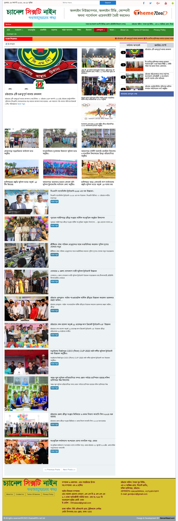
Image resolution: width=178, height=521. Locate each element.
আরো (112, 30)
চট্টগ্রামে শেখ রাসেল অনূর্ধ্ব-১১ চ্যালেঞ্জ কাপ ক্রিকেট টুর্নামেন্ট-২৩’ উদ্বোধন (80, 324)
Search (108, 3)
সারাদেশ (18, 30)
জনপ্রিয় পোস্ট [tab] (160, 45)
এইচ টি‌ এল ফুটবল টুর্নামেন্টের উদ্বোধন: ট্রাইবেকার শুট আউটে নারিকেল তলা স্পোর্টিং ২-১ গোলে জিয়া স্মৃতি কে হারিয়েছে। (98, 71)
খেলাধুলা (100, 30)
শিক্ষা (79, 30)
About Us (124, 30)
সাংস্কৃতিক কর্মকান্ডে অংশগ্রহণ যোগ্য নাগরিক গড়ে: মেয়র (73, 440)
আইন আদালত (67, 30)
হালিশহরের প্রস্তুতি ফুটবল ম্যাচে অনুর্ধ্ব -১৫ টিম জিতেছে (20, 183)
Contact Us (11, 34)
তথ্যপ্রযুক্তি (31, 30)
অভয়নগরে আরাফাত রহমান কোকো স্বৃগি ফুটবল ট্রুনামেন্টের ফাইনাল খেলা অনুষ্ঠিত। (59, 183)
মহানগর (54, 30)
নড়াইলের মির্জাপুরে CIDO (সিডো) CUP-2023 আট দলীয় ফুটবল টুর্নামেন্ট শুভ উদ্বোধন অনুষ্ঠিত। (81, 352)
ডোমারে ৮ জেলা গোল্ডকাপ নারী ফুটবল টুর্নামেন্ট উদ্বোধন (73, 271)
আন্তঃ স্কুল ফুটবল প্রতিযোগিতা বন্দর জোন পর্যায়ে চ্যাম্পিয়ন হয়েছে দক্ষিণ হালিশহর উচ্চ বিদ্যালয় (80, 378)
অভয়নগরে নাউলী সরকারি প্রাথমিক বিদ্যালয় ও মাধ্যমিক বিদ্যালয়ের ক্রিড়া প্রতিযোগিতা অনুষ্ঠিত (98, 153)
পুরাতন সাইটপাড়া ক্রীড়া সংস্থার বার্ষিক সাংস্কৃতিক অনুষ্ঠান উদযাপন (77, 217)
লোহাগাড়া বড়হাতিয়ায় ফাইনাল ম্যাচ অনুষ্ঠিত (18, 152)
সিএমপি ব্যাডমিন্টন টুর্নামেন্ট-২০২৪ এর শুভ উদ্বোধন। (72, 191)
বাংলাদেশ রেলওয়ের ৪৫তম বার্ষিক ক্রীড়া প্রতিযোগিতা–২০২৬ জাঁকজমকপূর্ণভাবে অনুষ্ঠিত (97, 125)
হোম (8, 30)
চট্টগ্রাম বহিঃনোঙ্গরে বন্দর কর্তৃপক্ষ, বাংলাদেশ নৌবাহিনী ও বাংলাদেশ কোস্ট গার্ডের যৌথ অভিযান (157, 76)
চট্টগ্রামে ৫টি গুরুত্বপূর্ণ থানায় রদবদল (118, 38)
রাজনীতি (43, 30)
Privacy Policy (160, 30)
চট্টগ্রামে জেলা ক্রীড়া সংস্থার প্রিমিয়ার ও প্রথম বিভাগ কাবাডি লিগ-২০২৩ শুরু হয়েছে (81, 415)
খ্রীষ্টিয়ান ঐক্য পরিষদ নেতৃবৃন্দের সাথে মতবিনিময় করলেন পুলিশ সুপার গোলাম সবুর (79, 245)
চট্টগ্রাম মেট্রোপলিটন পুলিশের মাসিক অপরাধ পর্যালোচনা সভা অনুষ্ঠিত (158, 87)
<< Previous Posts (52, 470)
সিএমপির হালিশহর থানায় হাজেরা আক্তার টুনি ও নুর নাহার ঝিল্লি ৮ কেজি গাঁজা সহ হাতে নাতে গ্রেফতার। (158, 64)
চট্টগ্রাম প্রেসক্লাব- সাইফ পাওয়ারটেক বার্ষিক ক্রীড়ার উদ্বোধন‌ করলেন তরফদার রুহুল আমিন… (82, 298)
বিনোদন (89, 30)
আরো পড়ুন (21, 104)
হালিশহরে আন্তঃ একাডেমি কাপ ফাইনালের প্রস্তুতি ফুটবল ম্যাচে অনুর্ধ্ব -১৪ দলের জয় (97, 183)
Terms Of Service (141, 30)
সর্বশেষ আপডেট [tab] (133, 45)
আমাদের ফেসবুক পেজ (129, 94)
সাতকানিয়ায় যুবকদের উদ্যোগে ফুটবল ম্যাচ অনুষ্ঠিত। (60, 152)
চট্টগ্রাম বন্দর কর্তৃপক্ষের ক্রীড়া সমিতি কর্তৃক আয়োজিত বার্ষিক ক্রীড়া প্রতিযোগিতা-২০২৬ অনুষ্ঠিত (97, 98)
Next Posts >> (69, 470)
